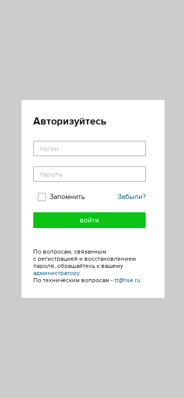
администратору (56, 273)
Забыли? (132, 197)
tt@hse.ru (127, 280)
